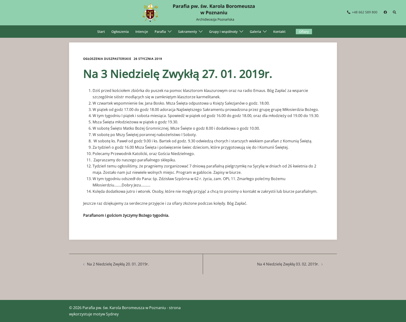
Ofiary (304, 31)
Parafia (160, 31)
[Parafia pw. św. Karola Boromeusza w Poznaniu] (203, 12)
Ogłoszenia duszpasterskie (107, 59)
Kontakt (279, 31)
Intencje (141, 31)
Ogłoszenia (120, 31)
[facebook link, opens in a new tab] (385, 12)
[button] (395, 12)
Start (101, 31)
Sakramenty (187, 31)
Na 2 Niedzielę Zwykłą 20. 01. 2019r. (118, 264)
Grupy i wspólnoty (223, 31)
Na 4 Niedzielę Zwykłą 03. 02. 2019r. (288, 264)
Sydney (112, 314)
